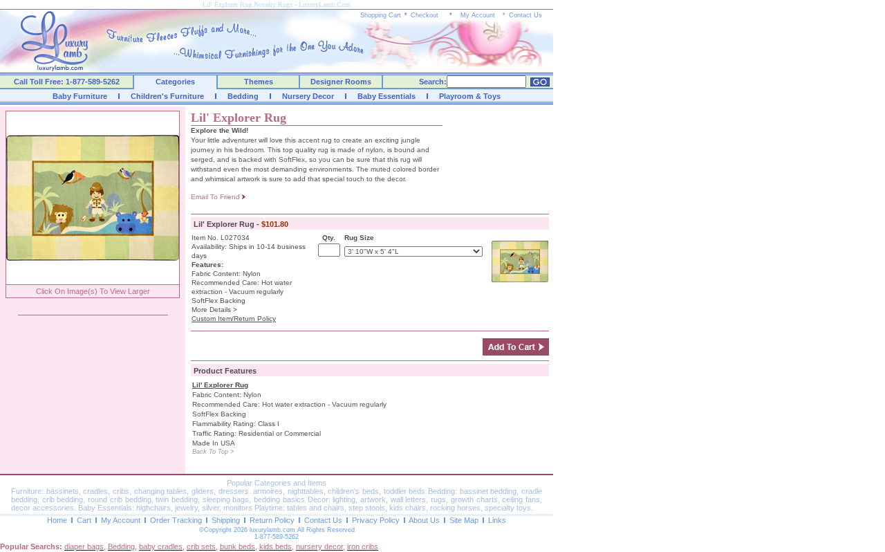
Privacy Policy (376, 520)
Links (497, 520)
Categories (175, 81)
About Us (424, 520)
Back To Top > (213, 451)
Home (57, 520)
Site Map (463, 520)
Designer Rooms (340, 81)
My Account (477, 15)
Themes (258, 81)
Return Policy (272, 520)
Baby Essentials (386, 96)
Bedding (243, 96)
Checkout (424, 15)
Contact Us (525, 15)
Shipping (226, 520)
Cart (84, 520)
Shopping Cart (380, 15)
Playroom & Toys (470, 96)
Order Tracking (176, 520)
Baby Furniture (80, 96)
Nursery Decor (308, 96)
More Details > (214, 309)
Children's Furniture (167, 96)
